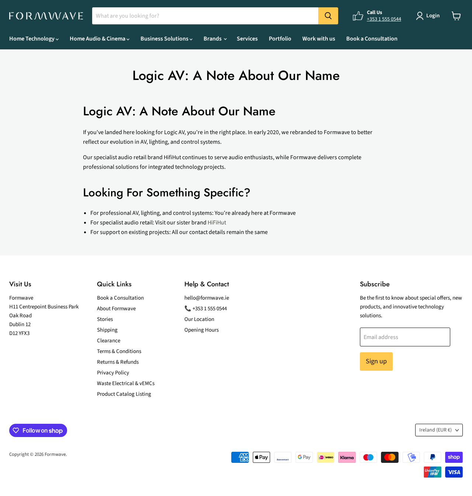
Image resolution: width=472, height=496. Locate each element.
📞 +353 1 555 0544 (205, 308)
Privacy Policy (113, 373)
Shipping (107, 330)
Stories (105, 319)
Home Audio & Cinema (98, 39)
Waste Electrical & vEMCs (126, 383)
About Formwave (116, 308)
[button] (429, 15)
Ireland (435, 430)
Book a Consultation (372, 39)
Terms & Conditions (119, 351)
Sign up (376, 361)
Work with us (318, 39)
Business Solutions (165, 39)
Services (247, 39)
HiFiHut (217, 223)
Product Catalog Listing (124, 394)
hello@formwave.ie (206, 298)
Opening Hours (201, 330)
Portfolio (280, 39)
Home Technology (32, 39)
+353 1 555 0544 (384, 19)
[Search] (328, 15)
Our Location (199, 319)
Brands (213, 39)
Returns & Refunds (118, 362)
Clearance (108, 341)
